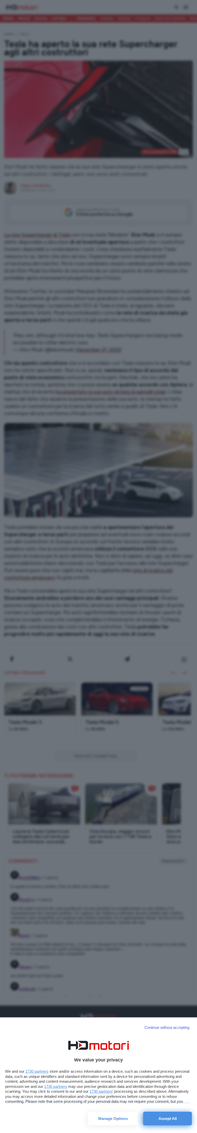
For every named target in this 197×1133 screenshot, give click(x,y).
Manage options (113, 1118)
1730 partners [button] (36, 1071)
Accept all (168, 1118)
